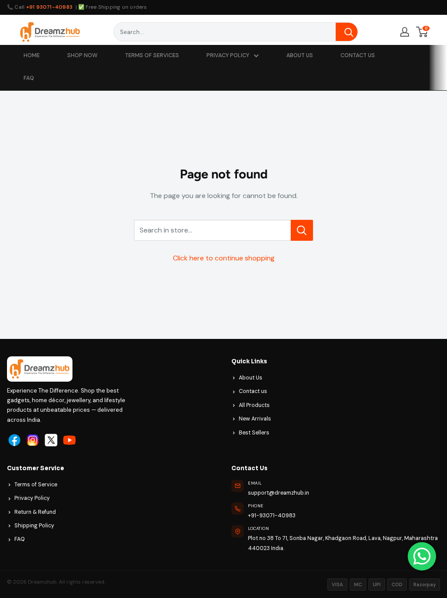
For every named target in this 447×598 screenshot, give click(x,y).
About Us (250, 377)
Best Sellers (254, 432)
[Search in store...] (302, 230)
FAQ (29, 78)
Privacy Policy (32, 498)
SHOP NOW (82, 55)
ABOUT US (299, 55)
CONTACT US (357, 55)
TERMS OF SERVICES (152, 55)
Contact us (253, 391)
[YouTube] (69, 440)
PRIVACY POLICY (227, 55)
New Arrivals (255, 418)
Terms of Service (35, 484)
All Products (254, 405)
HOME (32, 55)
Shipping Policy (34, 525)
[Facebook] (14, 440)
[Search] (347, 32)
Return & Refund (35, 512)
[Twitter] (51, 440)
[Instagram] (32, 440)
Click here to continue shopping (224, 258)
